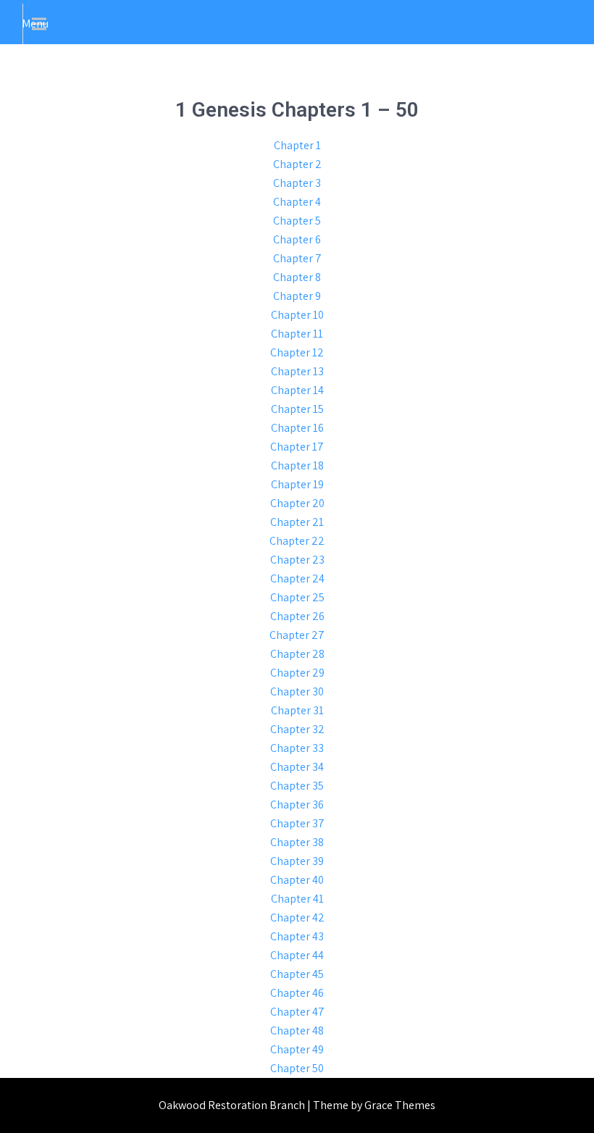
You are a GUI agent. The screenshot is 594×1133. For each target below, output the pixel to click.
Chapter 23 (297, 559)
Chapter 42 (297, 917)
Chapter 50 (297, 1068)
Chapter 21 (297, 522)
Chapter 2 (297, 164)
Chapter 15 (297, 409)
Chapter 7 (297, 258)
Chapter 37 (297, 823)
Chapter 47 (297, 1011)
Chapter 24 (297, 578)
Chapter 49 (297, 1049)
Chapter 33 (297, 748)
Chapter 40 (297, 879)
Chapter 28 (297, 653)
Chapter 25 (297, 597)
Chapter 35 (297, 785)
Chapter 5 (297, 220)
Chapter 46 (297, 992)
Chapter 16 (297, 427)
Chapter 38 (297, 842)
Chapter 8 (297, 277)
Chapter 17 (297, 446)
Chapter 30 (297, 691)
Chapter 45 (297, 974)
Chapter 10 (297, 314)
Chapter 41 (297, 898)
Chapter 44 (297, 955)
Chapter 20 (297, 503)
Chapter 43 (297, 936)
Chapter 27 (297, 635)
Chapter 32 (297, 729)
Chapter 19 (297, 484)
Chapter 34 (297, 766)
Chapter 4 (297, 201)
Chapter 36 (297, 804)
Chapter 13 (297, 371)
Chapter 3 (297, 183)
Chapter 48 (297, 1030)
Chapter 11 (297, 333)
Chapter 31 (297, 710)
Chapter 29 (297, 672)
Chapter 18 (297, 465)
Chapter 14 (297, 390)
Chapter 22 (297, 540)
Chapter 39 (297, 861)
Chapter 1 (297, 145)
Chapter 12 (297, 352)
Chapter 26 (297, 616)
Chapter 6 (297, 239)
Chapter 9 (297, 296)
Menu (35, 23)
